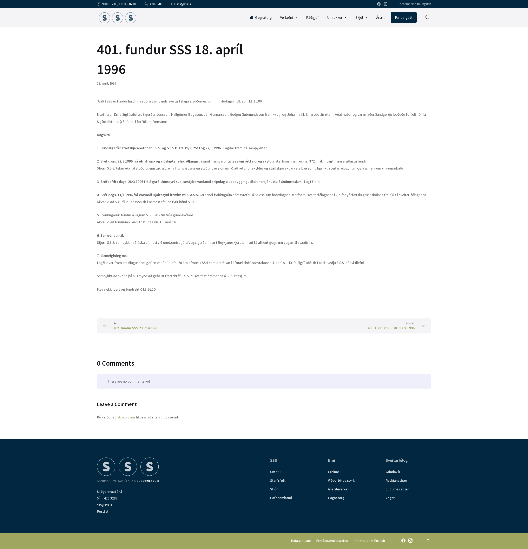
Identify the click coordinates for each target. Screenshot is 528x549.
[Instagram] (385, 4)
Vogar (390, 498)
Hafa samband (281, 498)
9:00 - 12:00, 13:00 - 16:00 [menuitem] (119, 4)
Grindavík (393, 472)
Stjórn (274, 489)
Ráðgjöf (312, 17)
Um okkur (334, 17)
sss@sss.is (104, 505)
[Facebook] (379, 4)
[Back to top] (428, 540)
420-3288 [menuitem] (156, 4)
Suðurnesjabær (397, 489)
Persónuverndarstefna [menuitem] (332, 541)
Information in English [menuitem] (415, 4)
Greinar (333, 472)
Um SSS (275, 472)
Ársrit (380, 17)
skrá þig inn (126, 417)
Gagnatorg (263, 17)
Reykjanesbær (396, 480)
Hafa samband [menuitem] (301, 541)
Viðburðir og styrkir (342, 480)
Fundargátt (403, 17)
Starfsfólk (278, 480)
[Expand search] (427, 17)
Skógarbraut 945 (109, 491)
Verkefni (286, 17)
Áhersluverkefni (339, 489)
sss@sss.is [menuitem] (184, 4)
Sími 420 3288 (107, 498)
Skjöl (359, 17)
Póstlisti (103, 511)
